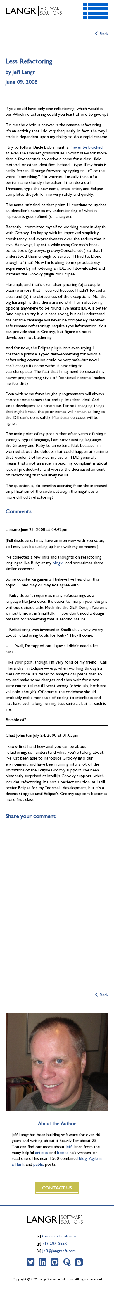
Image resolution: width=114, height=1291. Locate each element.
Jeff (69, 1147)
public (38, 1164)
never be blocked (87, 147)
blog (83, 1158)
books (62, 1152)
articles (41, 1152)
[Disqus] (57, 899)
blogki (58, 563)
